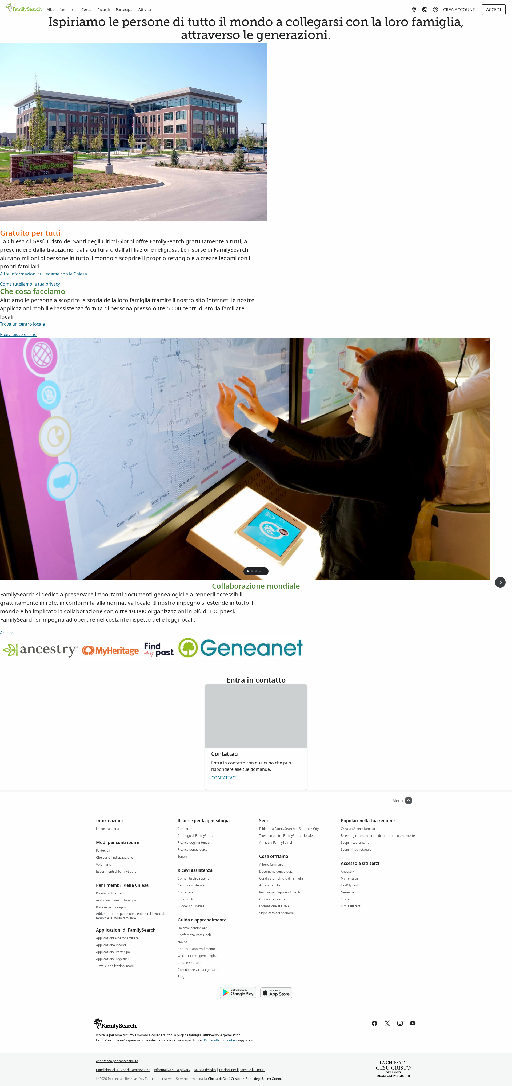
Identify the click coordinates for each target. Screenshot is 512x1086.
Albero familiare (61, 9)
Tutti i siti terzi (351, 906)
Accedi (493, 10)
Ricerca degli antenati (194, 842)
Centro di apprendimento (196, 949)
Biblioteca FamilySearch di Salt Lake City (289, 828)
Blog (181, 976)
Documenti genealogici (276, 871)
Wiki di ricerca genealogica (197, 956)
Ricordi (103, 9)
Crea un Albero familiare (359, 828)
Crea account (459, 10)
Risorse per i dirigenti (111, 907)
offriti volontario (226, 1040)
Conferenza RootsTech (194, 935)
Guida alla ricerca (272, 899)
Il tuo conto (186, 899)
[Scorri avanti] (500, 582)
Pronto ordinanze (109, 893)
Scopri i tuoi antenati (356, 842)
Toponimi (184, 856)
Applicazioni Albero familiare (117, 938)
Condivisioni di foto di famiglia (281, 878)
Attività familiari (271, 885)
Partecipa (124, 9)
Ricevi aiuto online (18, 334)
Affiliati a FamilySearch (276, 842)
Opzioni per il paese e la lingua (242, 1070)
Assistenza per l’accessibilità (117, 1061)
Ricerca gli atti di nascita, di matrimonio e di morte (378, 835)
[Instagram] (400, 1023)
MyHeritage (349, 878)
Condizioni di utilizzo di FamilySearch (123, 1070)
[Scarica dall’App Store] (276, 992)
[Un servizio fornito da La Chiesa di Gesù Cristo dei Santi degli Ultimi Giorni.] (393, 1070)
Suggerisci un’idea (191, 906)
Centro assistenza (191, 885)
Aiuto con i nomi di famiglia (116, 900)
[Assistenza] (435, 9)
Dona (208, 1040)
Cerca (86, 9)
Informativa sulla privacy (172, 1070)
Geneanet (348, 892)
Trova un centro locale (22, 324)
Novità (182, 942)
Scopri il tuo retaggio (356, 849)
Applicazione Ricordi (111, 945)
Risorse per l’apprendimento (280, 892)
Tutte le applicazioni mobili (115, 966)
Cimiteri (183, 828)
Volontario (103, 864)
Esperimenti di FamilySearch (117, 871)
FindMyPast (349, 885)
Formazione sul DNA (274, 906)
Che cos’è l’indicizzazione (114, 857)
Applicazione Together (112, 959)
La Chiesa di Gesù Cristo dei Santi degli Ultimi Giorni (242, 1078)
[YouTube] (412, 1023)
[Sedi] (414, 9)
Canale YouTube (189, 962)
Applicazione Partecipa (113, 952)
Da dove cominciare (192, 928)
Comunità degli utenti (193, 878)
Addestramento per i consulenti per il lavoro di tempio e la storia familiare (130, 914)
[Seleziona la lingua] (424, 9)
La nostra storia (107, 828)
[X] (387, 1023)
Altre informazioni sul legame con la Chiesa (43, 274)
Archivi (7, 633)
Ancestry (347, 871)
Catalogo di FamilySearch (196, 835)
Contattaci (224, 778)
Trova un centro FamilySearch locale (286, 835)
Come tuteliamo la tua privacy (30, 284)
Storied (346, 899)
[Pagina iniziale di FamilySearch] (24, 8)
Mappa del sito (205, 1070)
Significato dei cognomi (276, 913)
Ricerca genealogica (192, 849)
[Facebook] (374, 1023)
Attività (144, 9)
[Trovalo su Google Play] (238, 992)
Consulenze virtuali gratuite (198, 969)
